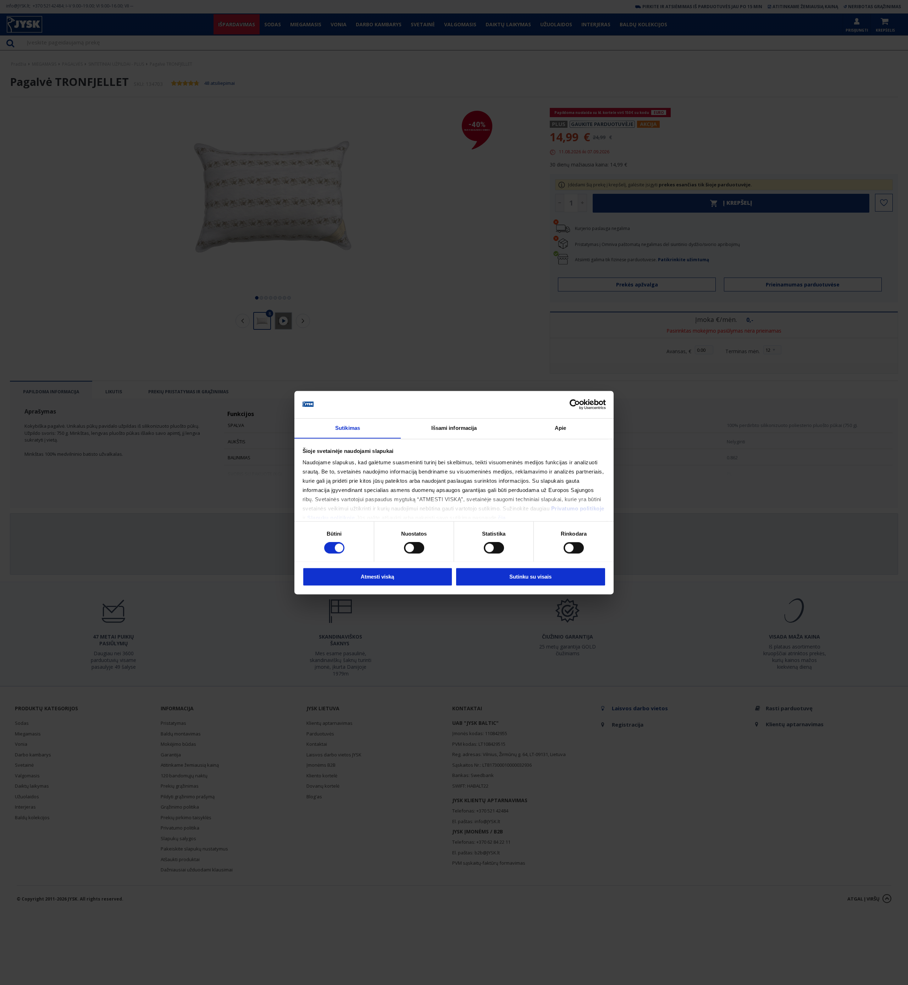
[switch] (414, 547)
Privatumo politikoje (577, 509)
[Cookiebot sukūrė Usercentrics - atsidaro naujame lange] (575, 404)
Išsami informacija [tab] (454, 428)
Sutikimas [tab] (347, 428)
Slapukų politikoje (331, 518)
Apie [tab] (560, 428)
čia (502, 518)
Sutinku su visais (530, 577)
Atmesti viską (377, 577)
